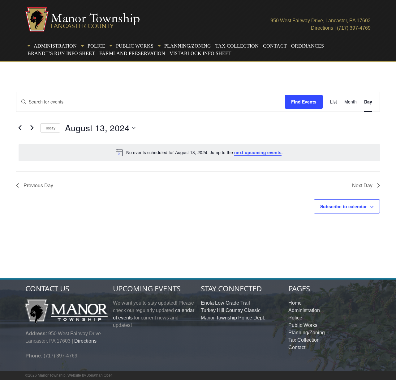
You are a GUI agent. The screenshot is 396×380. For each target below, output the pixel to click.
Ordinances (307, 46)
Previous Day (38, 185)
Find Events (303, 102)
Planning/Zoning (306, 332)
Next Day (362, 185)
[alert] (199, 152)
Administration (304, 310)
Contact (275, 46)
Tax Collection (237, 46)
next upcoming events (258, 152)
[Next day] (32, 128)
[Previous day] (20, 128)
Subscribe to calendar (343, 206)
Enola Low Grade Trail (225, 303)
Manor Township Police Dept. (233, 317)
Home (295, 303)
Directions (322, 28)
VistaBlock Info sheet (200, 53)
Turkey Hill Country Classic (230, 310)
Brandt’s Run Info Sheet (61, 53)
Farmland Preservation (132, 53)
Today (50, 127)
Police (295, 317)
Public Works (302, 325)
